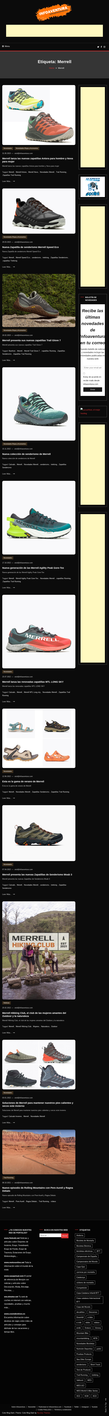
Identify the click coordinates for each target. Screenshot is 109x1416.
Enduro (88, 1328)
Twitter (76, 1407)
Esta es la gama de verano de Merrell (23, 781)
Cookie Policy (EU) (44, 1410)
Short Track (95, 1364)
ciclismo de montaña (85, 1282)
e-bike (90, 1317)
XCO (95, 1396)
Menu (7, 46)
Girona (98, 1328)
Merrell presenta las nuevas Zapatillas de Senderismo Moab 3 (37, 874)
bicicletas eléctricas (84, 1251)
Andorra (79, 1235)
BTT (98, 1251)
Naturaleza (45, 1026)
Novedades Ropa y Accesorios (27, 148)
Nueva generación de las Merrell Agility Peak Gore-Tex (33, 568)
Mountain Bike (82, 1333)
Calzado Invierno (15, 1116)
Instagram (85, 1407)
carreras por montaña (85, 1272)
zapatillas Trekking (10, 261)
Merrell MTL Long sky (32, 692)
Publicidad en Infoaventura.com (50, 1407)
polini (99, 1349)
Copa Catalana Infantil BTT (87, 1293)
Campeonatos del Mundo (87, 1261)
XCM (86, 1396)
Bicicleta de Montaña (85, 1240)
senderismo (36, 258)
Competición (81, 1288)
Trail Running (61, 172)
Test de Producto (83, 1370)
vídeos (53, 1201)
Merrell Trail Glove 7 (32, 351)
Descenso (93, 1312)
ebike (87, 1322)
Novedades (8, 148)
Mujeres (36, 1026)
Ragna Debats (31, 1201)
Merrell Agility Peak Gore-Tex (27, 578)
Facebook (67, 1407)
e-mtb (78, 1322)
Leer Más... (7, 181)
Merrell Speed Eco (23, 258)
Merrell (11, 172)
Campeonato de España (86, 1256)
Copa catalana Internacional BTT (88, 1300)
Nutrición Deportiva (84, 1349)
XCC (78, 1396)
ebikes (97, 1322)
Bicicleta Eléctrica (83, 1246)
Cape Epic (80, 1267)
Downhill (79, 1317)
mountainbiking (82, 1338)
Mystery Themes (43, 1413)
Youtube (95, 1407)
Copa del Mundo (83, 1307)
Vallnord (79, 1380)
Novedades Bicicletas (85, 1343)
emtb (78, 1328)
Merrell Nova (33, 172)
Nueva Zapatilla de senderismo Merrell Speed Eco (30, 247)
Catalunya (80, 1277)
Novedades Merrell (47, 172)
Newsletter (32, 1407)
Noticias (6, 1003)
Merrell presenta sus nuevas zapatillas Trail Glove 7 (31, 340)
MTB (95, 1338)
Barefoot (12, 351)
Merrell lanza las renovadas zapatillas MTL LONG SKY (33, 682)
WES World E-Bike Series (87, 1391)
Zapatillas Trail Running (12, 175)
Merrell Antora (21, 172)
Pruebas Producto (84, 1354)
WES (89, 1380)
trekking (46, 258)
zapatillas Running (49, 351)
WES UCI (80, 1385)
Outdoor (54, 1026)
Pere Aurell (20, 1201)
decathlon (80, 1312)
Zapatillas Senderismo (59, 258)
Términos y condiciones (62, 1410)
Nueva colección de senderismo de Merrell (26, 454)
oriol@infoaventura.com (23, 153)
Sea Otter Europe (83, 1359)
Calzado (12, 464)
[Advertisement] (54, 31)
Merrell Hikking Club (23, 1026)
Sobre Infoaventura (18, 1407)
